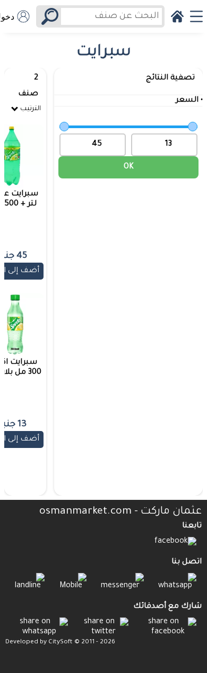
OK (129, 167)
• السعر (189, 100)
